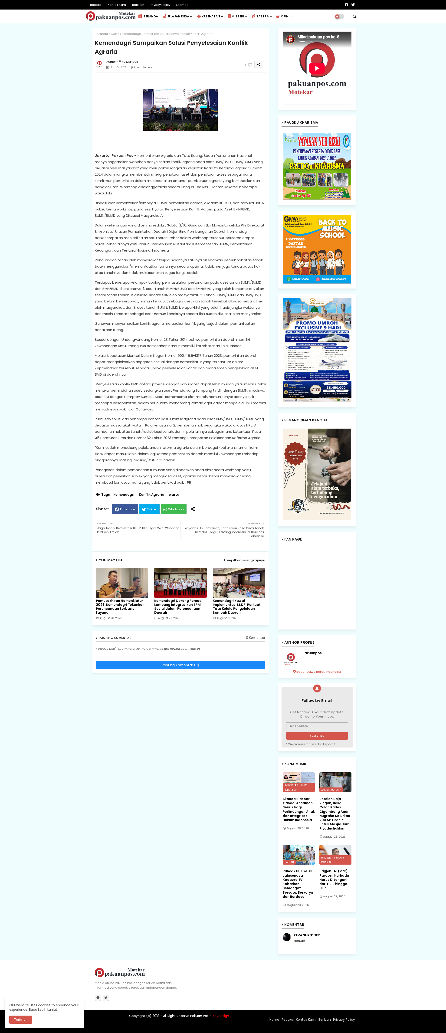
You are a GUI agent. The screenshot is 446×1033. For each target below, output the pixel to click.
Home (274, 1019)
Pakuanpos (312, 653)
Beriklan (138, 5)
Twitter (152, 509)
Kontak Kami (117, 5)
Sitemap (182, 5)
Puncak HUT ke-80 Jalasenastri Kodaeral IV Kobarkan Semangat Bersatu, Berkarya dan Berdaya (298, 884)
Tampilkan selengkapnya (244, 560)
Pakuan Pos (176, 1027)
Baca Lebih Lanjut (43, 1009)
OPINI (285, 16)
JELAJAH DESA (178, 16)
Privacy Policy (160, 5)
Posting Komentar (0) (180, 664)
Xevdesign (220, 1015)
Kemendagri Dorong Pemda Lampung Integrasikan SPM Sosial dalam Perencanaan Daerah (178, 607)
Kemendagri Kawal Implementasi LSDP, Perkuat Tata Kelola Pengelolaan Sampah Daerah (237, 607)
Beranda (101, 34)
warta (115, 34)
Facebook (127, 509)
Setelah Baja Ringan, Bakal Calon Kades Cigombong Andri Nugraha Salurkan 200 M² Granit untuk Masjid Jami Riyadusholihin (334, 814)
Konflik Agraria (151, 494)
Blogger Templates (125, 1027)
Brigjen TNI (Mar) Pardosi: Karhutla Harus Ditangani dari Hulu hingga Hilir (334, 879)
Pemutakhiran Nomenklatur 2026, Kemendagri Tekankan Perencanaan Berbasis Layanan (120, 607)
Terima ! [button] (20, 1019)
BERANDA (150, 16)
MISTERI (238, 16)
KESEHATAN (211, 16)
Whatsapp (176, 509)
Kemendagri (123, 494)
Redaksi (96, 5)
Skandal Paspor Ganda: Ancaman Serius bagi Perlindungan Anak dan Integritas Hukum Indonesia (299, 809)
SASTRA (262, 16)
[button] (354, 16)
